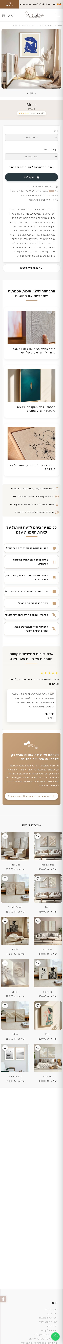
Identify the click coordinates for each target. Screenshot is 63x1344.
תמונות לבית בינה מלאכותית (43, 1338)
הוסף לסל (29, 177)
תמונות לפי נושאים (48, 1317)
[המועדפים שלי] (8, 15)
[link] (31, 113)
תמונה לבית (51, 1313)
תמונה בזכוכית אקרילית (45, 1334)
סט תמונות (52, 1326)
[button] (3, 1299)
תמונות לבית (51, 1309)
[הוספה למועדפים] (38, 836)
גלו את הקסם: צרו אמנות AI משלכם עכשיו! (29, 796)
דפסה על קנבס (48, 1330)
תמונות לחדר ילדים (48, 1321)
